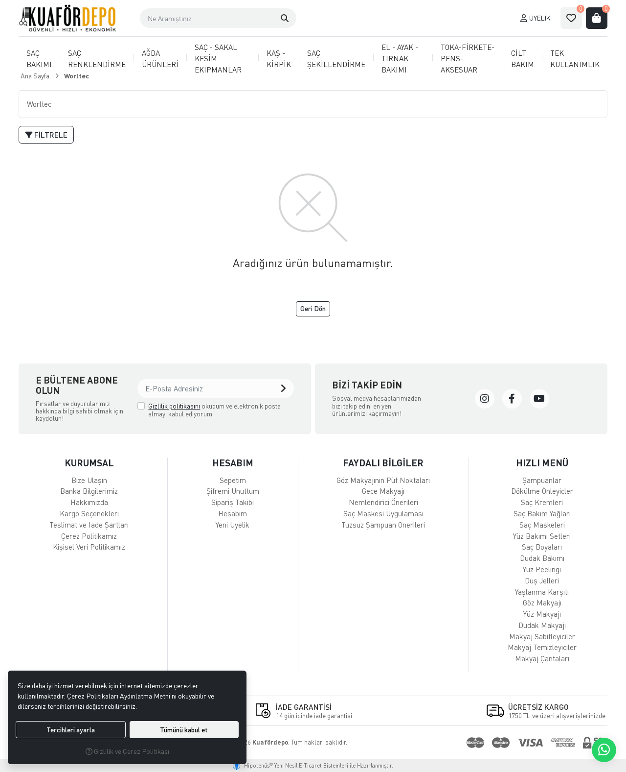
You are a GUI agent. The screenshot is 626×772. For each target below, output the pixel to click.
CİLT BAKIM (522, 58)
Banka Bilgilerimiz (89, 490)
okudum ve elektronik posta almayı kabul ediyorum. (214, 409)
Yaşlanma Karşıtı (542, 591)
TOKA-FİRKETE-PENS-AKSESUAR (467, 58)
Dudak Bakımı (542, 558)
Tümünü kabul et (184, 729)
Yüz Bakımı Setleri (542, 535)
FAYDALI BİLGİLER (383, 462)
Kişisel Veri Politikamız (89, 546)
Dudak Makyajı (542, 625)
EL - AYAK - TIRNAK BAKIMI (399, 58)
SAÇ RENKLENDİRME (97, 58)
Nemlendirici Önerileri (383, 502)
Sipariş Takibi (232, 502)
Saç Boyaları (542, 546)
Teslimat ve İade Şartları (89, 524)
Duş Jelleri (542, 580)
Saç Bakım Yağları (542, 513)
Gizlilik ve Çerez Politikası (130, 751)
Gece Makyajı (383, 490)
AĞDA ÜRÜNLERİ (160, 58)
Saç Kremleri (542, 502)
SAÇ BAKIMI (39, 58)
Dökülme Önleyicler (542, 490)
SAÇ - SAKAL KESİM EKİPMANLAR (218, 58)
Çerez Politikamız (89, 535)
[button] (284, 18)
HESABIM (232, 462)
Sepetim (233, 480)
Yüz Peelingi (542, 569)
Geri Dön (313, 308)
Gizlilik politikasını (174, 406)
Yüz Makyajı (542, 613)
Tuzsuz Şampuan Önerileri (383, 524)
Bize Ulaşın (89, 480)
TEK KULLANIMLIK (575, 58)
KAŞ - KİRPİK (279, 58)
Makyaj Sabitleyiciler (542, 636)
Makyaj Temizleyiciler (542, 647)
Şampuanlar (541, 480)
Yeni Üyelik (232, 524)
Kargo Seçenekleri (89, 513)
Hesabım (232, 513)
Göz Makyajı (542, 602)
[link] (484, 399)
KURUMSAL (89, 462)
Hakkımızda (89, 502)
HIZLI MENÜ (542, 462)
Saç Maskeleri (542, 524)
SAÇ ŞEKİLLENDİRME (336, 58)
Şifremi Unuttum (232, 490)
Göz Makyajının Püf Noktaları (383, 480)
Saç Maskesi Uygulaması (383, 513)
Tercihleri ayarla (70, 729)
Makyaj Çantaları (542, 658)
